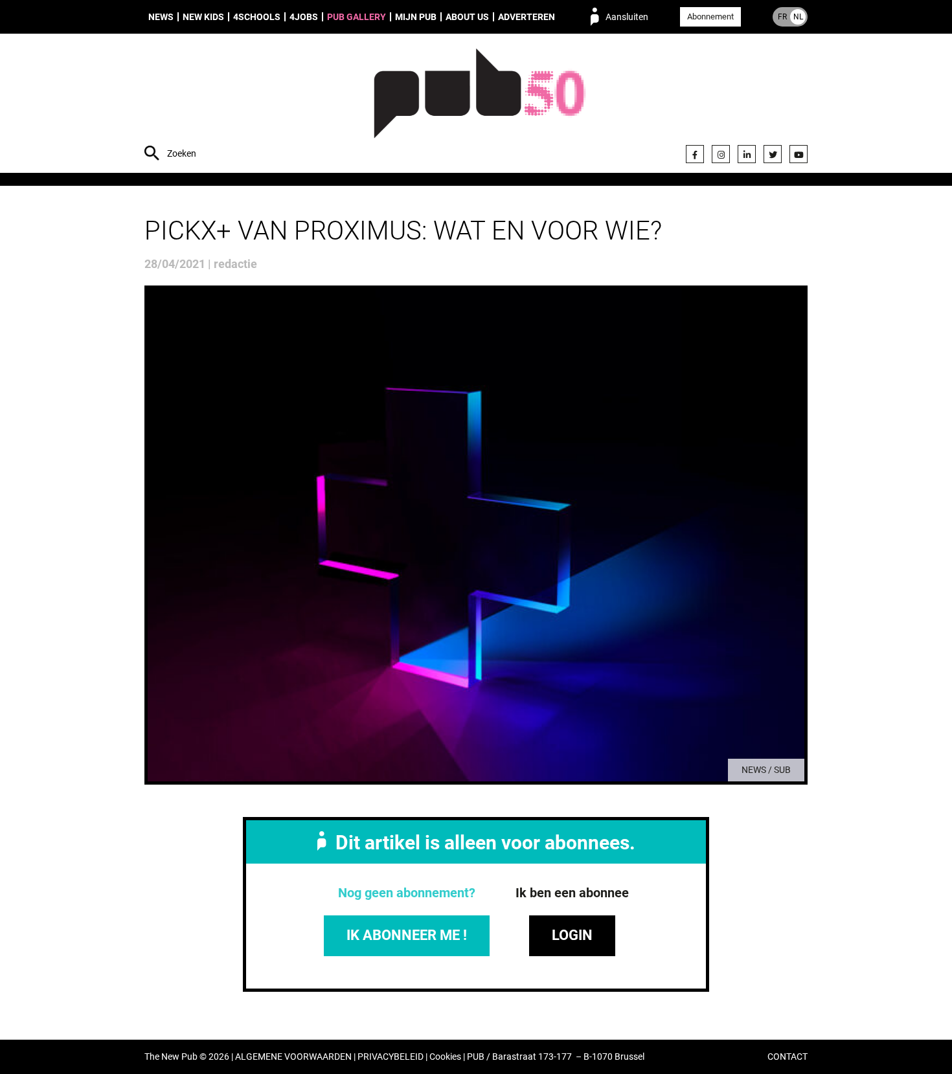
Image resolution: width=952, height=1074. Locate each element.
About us (467, 16)
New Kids (203, 16)
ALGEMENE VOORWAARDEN (293, 1057)
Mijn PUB (415, 16)
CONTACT (787, 1057)
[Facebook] (695, 154)
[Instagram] (721, 154)
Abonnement (710, 16)
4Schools (256, 16)
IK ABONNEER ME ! (406, 935)
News (161, 16)
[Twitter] (773, 154)
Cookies (445, 1057)
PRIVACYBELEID (390, 1057)
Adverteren (526, 16)
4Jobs (303, 16)
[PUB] (479, 105)
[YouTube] (798, 154)
